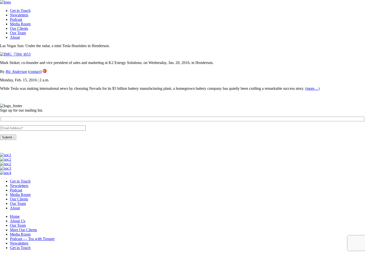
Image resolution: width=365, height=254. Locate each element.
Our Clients (19, 28)
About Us (17, 221)
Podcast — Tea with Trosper (32, 239)
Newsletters (19, 15)
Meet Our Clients (23, 230)
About (15, 37)
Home (15, 216)
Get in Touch (20, 10)
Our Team (18, 33)
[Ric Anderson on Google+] (45, 71)
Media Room (20, 24)
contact (34, 71)
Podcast (16, 19)
